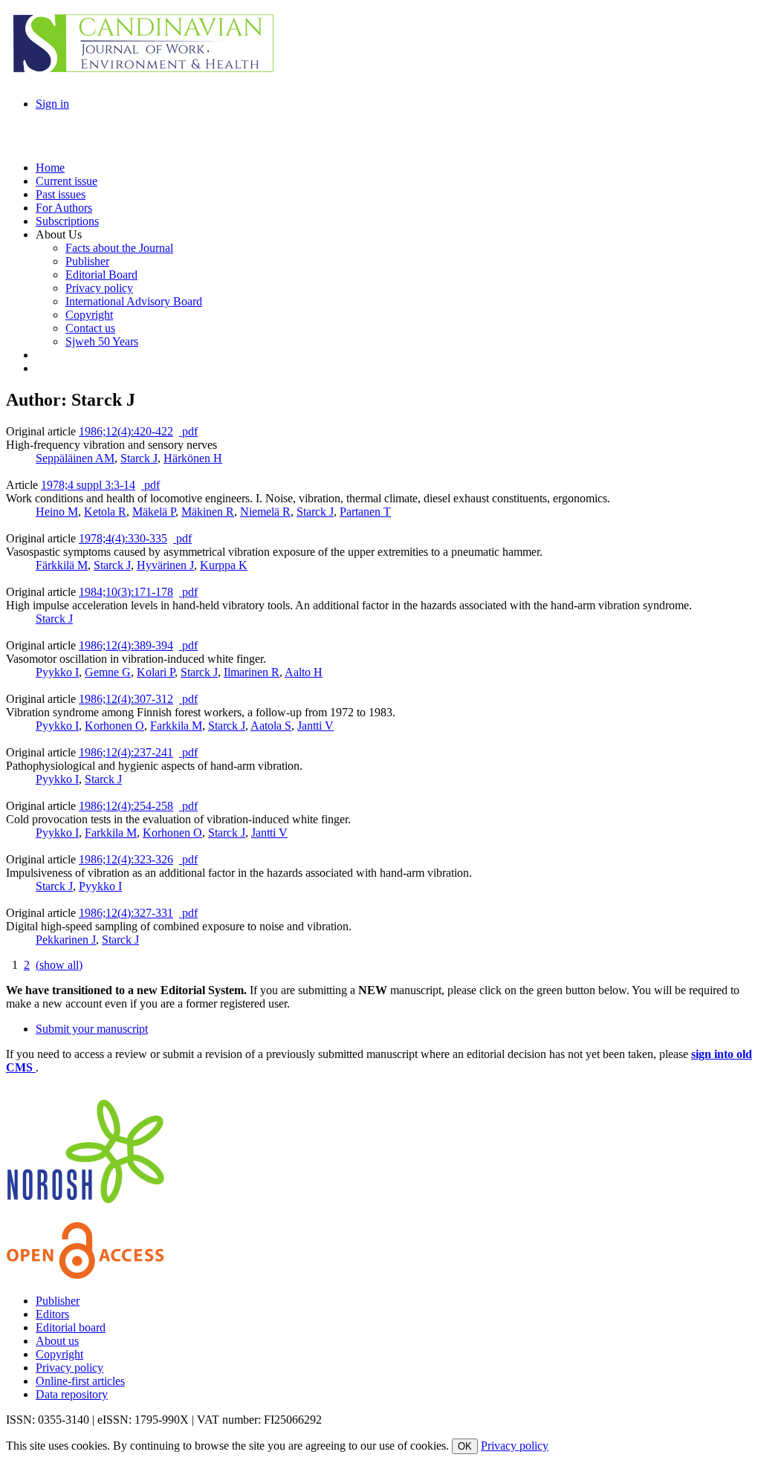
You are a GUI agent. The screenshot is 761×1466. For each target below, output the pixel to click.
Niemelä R (265, 511)
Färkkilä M (62, 565)
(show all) (59, 965)
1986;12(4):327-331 (126, 912)
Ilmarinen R (251, 672)
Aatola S (270, 725)
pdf (188, 431)
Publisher (58, 1300)
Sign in (52, 103)
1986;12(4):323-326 (126, 859)
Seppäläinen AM (75, 458)
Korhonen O (114, 725)
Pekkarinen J (66, 939)
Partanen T (365, 511)
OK (465, 1446)
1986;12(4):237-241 (126, 752)
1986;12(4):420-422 (126, 431)
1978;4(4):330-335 (123, 538)
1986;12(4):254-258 (126, 806)
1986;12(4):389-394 (126, 645)
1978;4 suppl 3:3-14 (88, 485)
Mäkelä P (153, 511)
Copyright (59, 1354)
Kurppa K (223, 565)
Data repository (72, 1394)
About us (57, 1340)
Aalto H (304, 672)
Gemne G (108, 672)
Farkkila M (176, 725)
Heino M (57, 511)
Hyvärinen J (165, 565)
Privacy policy (69, 1367)
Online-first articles (80, 1381)
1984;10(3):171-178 (126, 592)
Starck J (139, 458)
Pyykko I (57, 672)
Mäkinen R (207, 511)
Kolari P (156, 672)
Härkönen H (192, 458)
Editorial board (71, 1327)
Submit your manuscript (92, 1028)
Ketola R (105, 511)
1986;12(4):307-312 (126, 699)
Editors (52, 1314)
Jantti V (315, 725)
